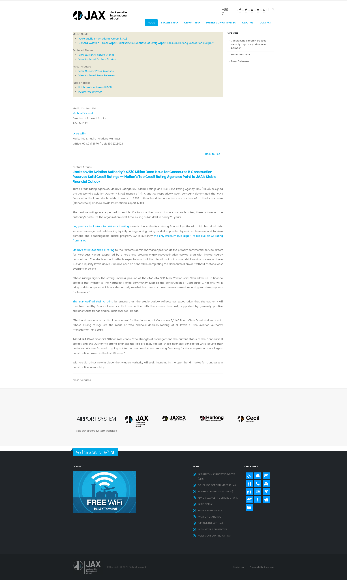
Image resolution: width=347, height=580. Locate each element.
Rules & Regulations (210, 510)
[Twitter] (246, 9)
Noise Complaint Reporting (214, 535)
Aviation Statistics (209, 516)
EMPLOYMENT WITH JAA (210, 523)
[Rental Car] (256, 474)
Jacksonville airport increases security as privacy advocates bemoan (248, 44)
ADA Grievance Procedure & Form (218, 497)
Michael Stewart (83, 113)
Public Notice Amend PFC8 (95, 87)
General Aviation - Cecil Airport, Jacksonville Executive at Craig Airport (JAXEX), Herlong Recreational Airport (146, 43)
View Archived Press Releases (96, 75)
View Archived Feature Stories (97, 59)
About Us (247, 22)
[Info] (256, 498)
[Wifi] (265, 490)
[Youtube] (257, 9)
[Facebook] (240, 9)
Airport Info (192, 22)
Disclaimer (238, 567)
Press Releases (240, 61)
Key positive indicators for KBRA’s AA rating (101, 226)
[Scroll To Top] (340, 576)
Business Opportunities (221, 22)
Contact (266, 22)
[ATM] (248, 506)
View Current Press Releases (96, 71)
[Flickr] (251, 9)
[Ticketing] (265, 474)
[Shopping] (265, 498)
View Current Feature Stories (96, 55)
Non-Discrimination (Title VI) (215, 491)
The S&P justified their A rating (93, 301)
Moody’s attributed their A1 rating (93, 250)
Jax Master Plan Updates (212, 529)
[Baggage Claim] (256, 490)
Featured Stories (240, 54)
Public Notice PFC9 (90, 91)
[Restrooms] (248, 490)
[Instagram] (263, 9)
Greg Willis (79, 133)
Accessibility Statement (261, 567)
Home (151, 22)
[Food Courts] (248, 482)
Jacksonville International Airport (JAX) (102, 38)
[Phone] (256, 482)
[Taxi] (265, 482)
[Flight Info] (248, 498)
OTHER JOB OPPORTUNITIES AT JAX (217, 485)
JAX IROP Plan (205, 504)
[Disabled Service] (248, 474)
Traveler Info (169, 22)
